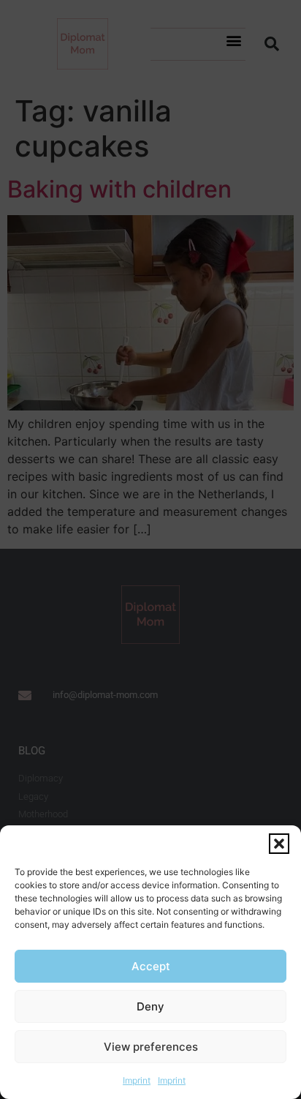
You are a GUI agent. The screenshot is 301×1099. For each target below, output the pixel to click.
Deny (150, 1006)
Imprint (136, 1080)
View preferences (151, 1047)
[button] (279, 843)
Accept (151, 966)
